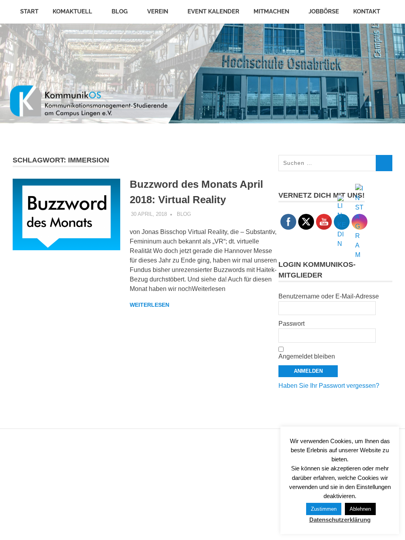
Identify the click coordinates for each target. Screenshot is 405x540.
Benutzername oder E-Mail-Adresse (328, 296)
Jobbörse (323, 11)
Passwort (291, 323)
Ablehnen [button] (360, 509)
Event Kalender (213, 11)
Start (29, 11)
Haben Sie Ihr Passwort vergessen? (328, 385)
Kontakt (366, 11)
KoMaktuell (72, 11)
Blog (120, 11)
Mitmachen (271, 11)
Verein (157, 11)
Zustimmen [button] (324, 509)
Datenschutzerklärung (340, 519)
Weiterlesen (149, 305)
